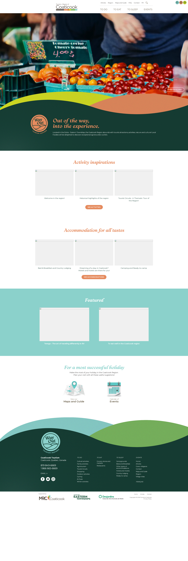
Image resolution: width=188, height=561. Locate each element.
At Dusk (80, 479)
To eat (99, 457)
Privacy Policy (148, 499)
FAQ (130, 3)
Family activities (82, 464)
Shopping (80, 471)
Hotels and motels (123, 471)
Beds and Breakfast (123, 464)
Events (148, 9)
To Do (103, 9)
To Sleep (132, 9)
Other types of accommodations (122, 467)
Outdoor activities (83, 474)
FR (143, 3)
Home (138, 461)
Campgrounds (121, 461)
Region (110, 3)
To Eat (117, 9)
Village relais (140, 477)
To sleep (119, 457)
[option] (54, 184)
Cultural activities (83, 461)
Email (43, 473)
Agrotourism (81, 466)
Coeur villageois (141, 466)
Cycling (79, 477)
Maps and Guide (121, 3)
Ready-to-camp (122, 476)
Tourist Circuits (82, 469)
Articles (103, 3)
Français (139, 482)
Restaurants (101, 466)
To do (79, 457)
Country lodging (122, 473)
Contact (137, 3)
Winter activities (82, 482)
